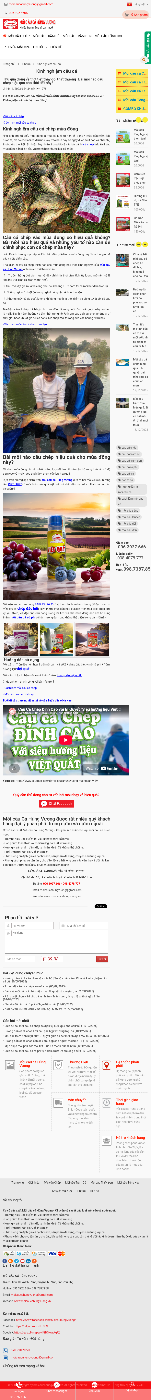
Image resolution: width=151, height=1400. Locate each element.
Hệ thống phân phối (127, 1064)
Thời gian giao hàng (127, 1101)
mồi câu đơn (129, 530)
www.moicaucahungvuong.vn (62, 896)
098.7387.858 (20, 1350)
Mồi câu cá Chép (136, 73)
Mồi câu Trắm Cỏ (46, 36)
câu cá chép (128, 447)
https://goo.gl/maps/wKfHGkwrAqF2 (37, 1332)
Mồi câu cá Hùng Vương (32, 1064)
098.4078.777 (130, 557)
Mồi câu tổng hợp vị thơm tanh (141, 134)
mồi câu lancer (130, 517)
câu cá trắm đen (131, 460)
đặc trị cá (127, 480)
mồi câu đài (128, 523)
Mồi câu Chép (19, 36)
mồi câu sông (129, 510)
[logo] (30, 24)
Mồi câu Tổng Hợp (109, 36)
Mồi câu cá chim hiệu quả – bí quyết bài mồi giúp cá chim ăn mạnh (140, 372)
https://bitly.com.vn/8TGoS (31, 1326)
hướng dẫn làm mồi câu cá (129, 489)
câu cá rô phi (129, 467)
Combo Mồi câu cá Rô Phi (141, 222)
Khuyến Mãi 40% (17, 47)
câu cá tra (127, 473)
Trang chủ (9, 64)
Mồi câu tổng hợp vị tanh (141, 156)
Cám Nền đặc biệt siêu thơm (140, 178)
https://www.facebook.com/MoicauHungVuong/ (46, 1319)
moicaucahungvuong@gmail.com (31, 4)
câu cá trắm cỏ (130, 454)
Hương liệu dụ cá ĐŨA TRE (140, 200)
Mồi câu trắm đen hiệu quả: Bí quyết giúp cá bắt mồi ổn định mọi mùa (140, 411)
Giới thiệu (34, 1182)
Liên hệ (56, 47)
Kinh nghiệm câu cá (49, 64)
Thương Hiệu (78, 1062)
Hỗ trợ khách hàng (130, 1138)
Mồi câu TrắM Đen (77, 36)
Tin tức (38, 47)
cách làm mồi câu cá (130, 501)
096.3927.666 (18, 13)
